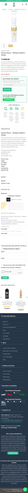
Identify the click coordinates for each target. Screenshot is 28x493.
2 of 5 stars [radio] (4, 231)
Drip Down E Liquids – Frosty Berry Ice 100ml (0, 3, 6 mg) (7, 303)
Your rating (4, 229)
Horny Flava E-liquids (18, 10)
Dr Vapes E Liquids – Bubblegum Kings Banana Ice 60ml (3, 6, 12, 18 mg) (21, 304)
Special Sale (4, 170)
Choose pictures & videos (11, 248)
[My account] (22, 4)
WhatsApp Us (9, 99)
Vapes (3, 161)
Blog (4, 359)
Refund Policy (6, 377)
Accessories (5, 168)
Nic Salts (3, 164)
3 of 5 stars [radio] (8, 231)
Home (4, 9)
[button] (2, 4)
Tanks (3, 166)
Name (3, 251)
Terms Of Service (7, 371)
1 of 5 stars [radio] (1, 231)
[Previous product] (15, 14)
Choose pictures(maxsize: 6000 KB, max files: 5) (13, 245)
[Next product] (12, 14)
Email (3, 258)
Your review (4, 233)
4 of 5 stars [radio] (12, 231)
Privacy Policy (6, 374)
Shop (10, 9)
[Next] (24, 29)
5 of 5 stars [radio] (18, 231)
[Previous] (3, 29)
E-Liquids (4, 162)
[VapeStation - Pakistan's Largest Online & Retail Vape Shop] (14, 4)
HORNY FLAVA (5, 51)
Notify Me (7, 89)
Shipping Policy (7, 379)
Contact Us (5, 324)
